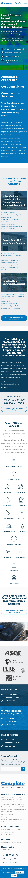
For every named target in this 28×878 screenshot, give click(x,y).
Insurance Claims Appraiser (8, 224)
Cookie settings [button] (19, 872)
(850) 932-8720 (10, 701)
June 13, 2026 (12, 228)
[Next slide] (27, 632)
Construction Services (12, 56)
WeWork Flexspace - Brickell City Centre (12, 712)
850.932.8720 (20, 3)
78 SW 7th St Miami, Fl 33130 (10, 720)
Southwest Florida (13, 267)
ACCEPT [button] (14, 875)
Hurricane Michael (5, 221)
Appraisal (18, 215)
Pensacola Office (10, 689)
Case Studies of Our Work (7, 217)
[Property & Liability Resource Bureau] (9, 670)
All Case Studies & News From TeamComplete (14, 318)
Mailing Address (9, 734)
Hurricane (16, 219)
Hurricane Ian (12, 299)
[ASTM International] (14, 662)
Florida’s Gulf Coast (6, 219)
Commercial (21, 296)
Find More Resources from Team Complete (14, 611)
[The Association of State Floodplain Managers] (23, 670)
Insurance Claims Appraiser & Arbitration (11, 226)
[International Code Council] (14, 678)
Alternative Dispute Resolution (15, 49)
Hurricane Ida (4, 260)
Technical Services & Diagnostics (12, 61)
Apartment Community (7, 215)
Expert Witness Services (13, 53)
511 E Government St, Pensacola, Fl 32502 (13, 696)
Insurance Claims (15, 260)
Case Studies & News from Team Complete (14, 181)
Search (17, 3)
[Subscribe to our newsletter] (23, 769)
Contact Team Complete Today (14, 409)
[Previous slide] (1, 632)
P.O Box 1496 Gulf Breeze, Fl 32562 (12, 741)
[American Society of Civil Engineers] (14, 654)
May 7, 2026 (17, 308)
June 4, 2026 (4, 269)
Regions (3, 228)
